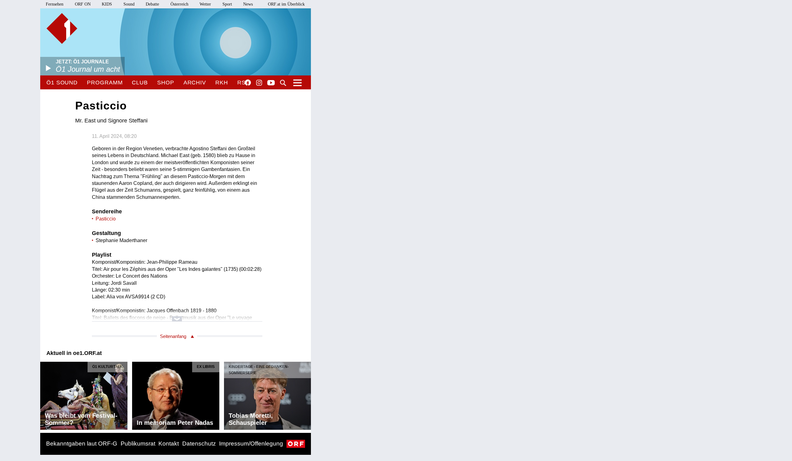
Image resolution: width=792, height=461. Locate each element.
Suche (283, 83)
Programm (105, 82)
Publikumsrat (138, 443)
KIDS (107, 4)
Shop (165, 82)
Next (306, 394)
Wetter (205, 4)
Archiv (194, 82)
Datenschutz (199, 443)
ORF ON (83, 4)
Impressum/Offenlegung (251, 443)
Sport (227, 4)
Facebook (248, 82)
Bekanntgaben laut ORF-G (81, 443)
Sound (129, 4)
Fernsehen (54, 4)
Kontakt (168, 443)
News (248, 4)
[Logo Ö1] (61, 28)
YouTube (271, 83)
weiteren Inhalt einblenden (177, 316)
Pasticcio (106, 218)
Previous (45, 394)
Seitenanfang (173, 336)
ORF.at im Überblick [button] (286, 4)
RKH (221, 82)
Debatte (152, 4)
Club (140, 82)
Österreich (179, 4)
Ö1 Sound (62, 82)
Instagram (259, 83)
